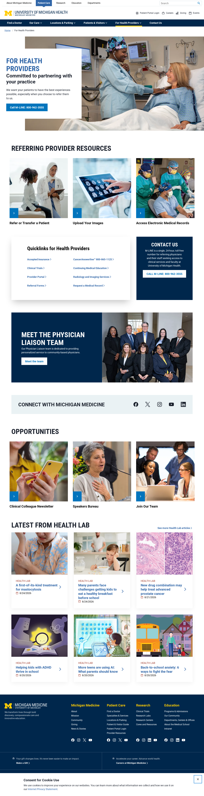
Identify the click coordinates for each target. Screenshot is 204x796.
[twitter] (84, 740)
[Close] (198, 779)
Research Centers (144, 720)
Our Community (172, 715)
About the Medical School (176, 724)
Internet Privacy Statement (42, 789)
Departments (94, 3)
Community (77, 720)
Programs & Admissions (176, 711)
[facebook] (135, 404)
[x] (147, 404)
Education (76, 3)
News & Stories (78, 728)
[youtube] (171, 404)
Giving (74, 724)
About (74, 711)
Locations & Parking (117, 720)
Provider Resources (116, 733)
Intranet (168, 728)
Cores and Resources (146, 724)
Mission (75, 715)
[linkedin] (183, 404)
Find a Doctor (14, 22)
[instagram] (159, 404)
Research (60, 3)
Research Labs (143, 715)
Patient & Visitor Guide (118, 724)
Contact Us (156, 22)
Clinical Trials (142, 711)
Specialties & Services (117, 715)
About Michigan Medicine (19, 3)
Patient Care (44, 3)
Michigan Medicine (85, 705)
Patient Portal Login (116, 728)
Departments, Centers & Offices (179, 720)
